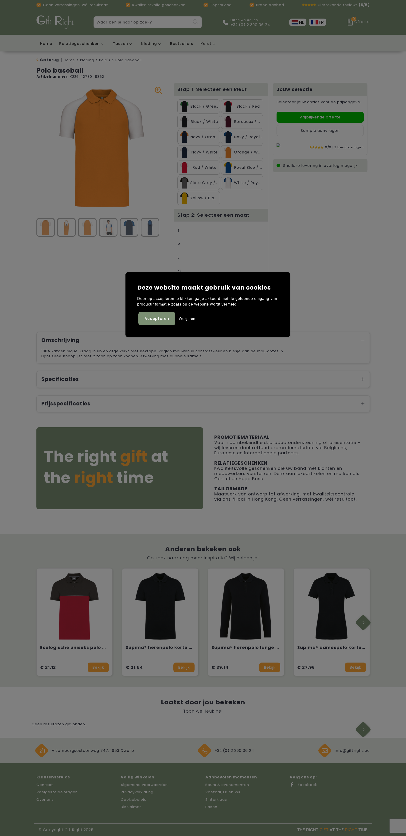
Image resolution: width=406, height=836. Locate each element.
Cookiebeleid (134, 799)
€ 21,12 (48, 667)
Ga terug (49, 59)
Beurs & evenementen (227, 784)
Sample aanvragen (320, 130)
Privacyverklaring (137, 791)
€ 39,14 (220, 667)
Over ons (45, 799)
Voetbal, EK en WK (223, 791)
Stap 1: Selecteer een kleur (212, 89)
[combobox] (142, 22)
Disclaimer (131, 806)
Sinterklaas (216, 799)
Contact (44, 784)
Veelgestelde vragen (57, 791)
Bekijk (98, 667)
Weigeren (187, 319)
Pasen (211, 806)
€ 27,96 (306, 667)
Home (69, 60)
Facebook (307, 784)
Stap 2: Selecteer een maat (213, 215)
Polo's (104, 60)
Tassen (120, 43)
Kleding (149, 43)
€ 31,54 (134, 667)
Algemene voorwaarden (144, 784)
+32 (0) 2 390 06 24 (250, 25)
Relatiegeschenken (79, 43)
